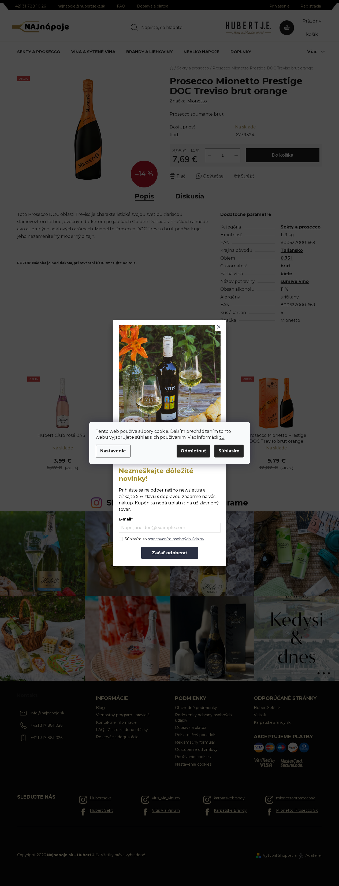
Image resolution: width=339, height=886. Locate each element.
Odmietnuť (193, 450)
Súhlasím (229, 450)
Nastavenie (113, 450)
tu (222, 437)
